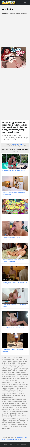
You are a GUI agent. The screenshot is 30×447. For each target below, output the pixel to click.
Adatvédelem (23, 444)
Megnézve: (21, 146)
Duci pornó (18, 439)
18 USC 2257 (12, 444)
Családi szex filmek (18, 144)
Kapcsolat (6, 444)
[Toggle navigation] (25, 2)
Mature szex (10, 439)
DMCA (17, 444)
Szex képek (20, 437)
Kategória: (9, 144)
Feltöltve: (6, 146)
